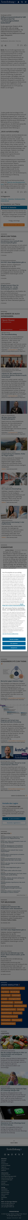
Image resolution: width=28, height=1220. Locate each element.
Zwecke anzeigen (14, 639)
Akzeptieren (14, 647)
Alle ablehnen (14, 643)
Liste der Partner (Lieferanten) (10, 634)
